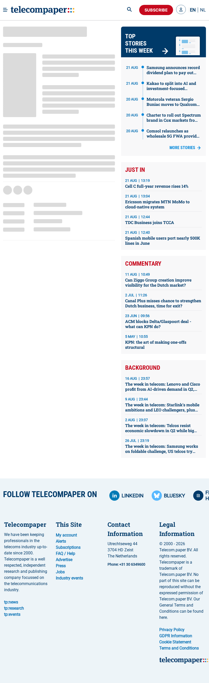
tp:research (14, 608)
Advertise (64, 559)
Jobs (60, 571)
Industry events (69, 578)
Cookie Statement (175, 642)
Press (61, 565)
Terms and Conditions (179, 648)
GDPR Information (175, 635)
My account (66, 535)
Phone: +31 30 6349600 (126, 564)
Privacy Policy (172, 629)
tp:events (12, 614)
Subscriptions (68, 547)
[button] (181, 10)
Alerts (61, 541)
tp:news (11, 602)
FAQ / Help (65, 553)
